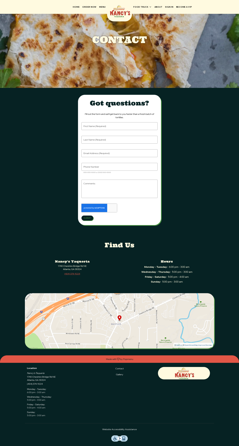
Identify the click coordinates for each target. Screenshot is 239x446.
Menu (102, 7)
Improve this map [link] (205, 345)
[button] (142, 7)
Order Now (89, 7)
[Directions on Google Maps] (119, 320)
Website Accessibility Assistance (119, 429)
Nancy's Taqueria (184, 373)
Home (76, 7)
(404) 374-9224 (35, 383)
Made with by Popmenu (67, 359)
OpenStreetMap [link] (191, 345)
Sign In (169, 7)
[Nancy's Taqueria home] (119, 11)
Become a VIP (184, 7)
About (158, 7)
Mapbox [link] (179, 345)
